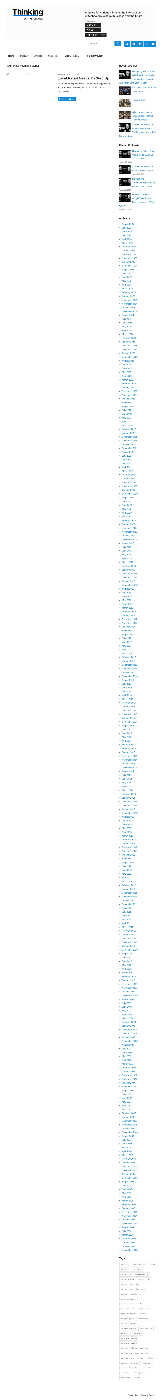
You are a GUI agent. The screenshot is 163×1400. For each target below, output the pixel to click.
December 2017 (129, 619)
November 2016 (129, 668)
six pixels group (147, 1363)
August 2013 (128, 817)
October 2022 (128, 399)
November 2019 (129, 532)
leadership (124, 1333)
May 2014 (126, 782)
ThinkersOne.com (94, 56)
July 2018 (126, 592)
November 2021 (129, 440)
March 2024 (127, 334)
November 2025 (129, 258)
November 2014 (129, 760)
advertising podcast (140, 1264)
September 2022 (130, 402)
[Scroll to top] (158, 1395)
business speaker (127, 1279)
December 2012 (129, 847)
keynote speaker (146, 1328)
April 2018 (127, 604)
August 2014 (128, 771)
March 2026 (127, 243)
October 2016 (128, 672)
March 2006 (127, 1155)
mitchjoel (124, 1363)
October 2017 (128, 627)
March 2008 (127, 1064)
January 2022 (128, 433)
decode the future (127, 1309)
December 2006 (129, 1121)
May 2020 (126, 509)
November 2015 (129, 714)
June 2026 (127, 231)
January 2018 (128, 615)
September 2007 (130, 1086)
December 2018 (129, 573)
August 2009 (128, 999)
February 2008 (129, 1067)
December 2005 (129, 1166)
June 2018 (127, 596)
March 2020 (127, 516)
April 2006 (127, 1151)
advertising (125, 1264)
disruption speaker (127, 1319)
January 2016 (128, 706)
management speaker (129, 1338)
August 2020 (128, 497)
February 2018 (129, 611)
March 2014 (127, 790)
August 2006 (128, 1136)
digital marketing (143, 1309)
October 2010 (128, 946)
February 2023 (129, 383)
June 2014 (127, 779)
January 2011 (128, 934)
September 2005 (130, 1178)
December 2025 (129, 254)
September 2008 (130, 1041)
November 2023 (129, 349)
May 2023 (126, 372)
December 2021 (129, 437)
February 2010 (129, 976)
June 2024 (127, 323)
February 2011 (129, 931)
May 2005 (126, 1193)
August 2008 (128, 1045)
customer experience (128, 1299)
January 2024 (128, 342)
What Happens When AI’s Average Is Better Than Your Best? (142, 116)
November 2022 (129, 395)
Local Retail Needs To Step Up (83, 78)
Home (11, 56)
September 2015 (130, 722)
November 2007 (129, 1079)
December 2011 (129, 893)
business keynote (141, 1274)
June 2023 (127, 368)
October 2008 (128, 1037)
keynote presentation (128, 1328)
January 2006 (128, 1162)
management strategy (129, 1343)
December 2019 (129, 528)
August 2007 (128, 1090)
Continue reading (66, 99)
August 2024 (128, 315)
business (124, 1269)
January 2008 (128, 1071)
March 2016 (127, 699)
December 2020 (129, 482)
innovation (135, 1324)
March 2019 (127, 562)
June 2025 (127, 277)
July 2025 (126, 273)
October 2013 (128, 809)
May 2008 (126, 1056)
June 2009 (127, 1007)
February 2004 (129, 1239)
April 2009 (127, 1014)
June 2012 (127, 870)
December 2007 (129, 1075)
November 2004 (129, 1216)
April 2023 (127, 376)
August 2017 (128, 634)
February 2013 (129, 839)
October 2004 (128, 1219)
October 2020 (128, 490)
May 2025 (126, 281)
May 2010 (126, 965)
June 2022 (127, 414)
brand (153, 1264)
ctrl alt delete (136, 1294)
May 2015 (126, 737)
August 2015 (128, 725)
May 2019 (126, 554)
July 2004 (126, 1231)
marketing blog (126, 1353)
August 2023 (128, 361)
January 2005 (128, 1208)
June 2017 (127, 642)
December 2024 (129, 300)
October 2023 (128, 353)
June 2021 (127, 459)
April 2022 (127, 421)
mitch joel (149, 1358)
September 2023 (130, 357)
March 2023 (127, 380)
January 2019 (128, 570)
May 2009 (126, 1010)
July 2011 (126, 912)
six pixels (134, 1363)
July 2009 (126, 1003)
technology (125, 1373)
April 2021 (127, 467)
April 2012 (127, 877)
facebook (124, 1324)
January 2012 (128, 889)
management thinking (129, 1348)
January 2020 (128, 524)
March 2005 (127, 1201)
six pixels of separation (129, 1368)
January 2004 (128, 1242)
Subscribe (53, 56)
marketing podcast (142, 1353)
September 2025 (130, 266)
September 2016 (130, 676)
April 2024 (127, 330)
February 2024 (129, 338)
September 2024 (130, 311)
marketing (144, 1348)
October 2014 (128, 763)
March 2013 (127, 836)
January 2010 (128, 980)
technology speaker (140, 1373)
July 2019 (126, 547)
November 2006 (129, 1125)
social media (146, 1368)
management (137, 1333)
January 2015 (128, 752)
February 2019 (129, 566)
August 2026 (128, 224)
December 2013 (129, 801)
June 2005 (127, 1189)
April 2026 (127, 239)
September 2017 (130, 630)
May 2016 (126, 691)
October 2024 (128, 307)
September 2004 (130, 1223)
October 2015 (128, 718)
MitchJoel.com (72, 56)
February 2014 (129, 794)
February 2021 (129, 475)
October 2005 (128, 1174)
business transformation (130, 1284)
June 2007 (127, 1098)
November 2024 (129, 304)
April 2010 (127, 969)
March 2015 (127, 744)
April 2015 (127, 741)
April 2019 (127, 558)
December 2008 (129, 1030)
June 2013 (127, 824)
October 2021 (128, 444)
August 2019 (128, 543)
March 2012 (127, 881)
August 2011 (128, 908)
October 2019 (128, 535)
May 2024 (126, 326)
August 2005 (128, 1182)
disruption (143, 1314)
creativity (124, 1294)
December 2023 (129, 345)
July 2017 (126, 638)
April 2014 (127, 786)
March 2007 (127, 1109)
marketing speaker (127, 1358)
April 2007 (127, 1106)
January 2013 (128, 843)
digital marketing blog (129, 1314)
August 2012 (128, 862)
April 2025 (127, 285)
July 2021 (126, 456)
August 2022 (128, 406)
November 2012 (129, 851)
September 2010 (130, 950)
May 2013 (126, 828)
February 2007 (129, 1113)
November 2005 (129, 1170)
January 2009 (128, 1026)
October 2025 (128, 262)
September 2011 (129, 904)
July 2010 (126, 957)
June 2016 (127, 687)
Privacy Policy (148, 1395)
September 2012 (130, 858)
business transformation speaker (133, 1289)
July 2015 (126, 729)
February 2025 (129, 292)
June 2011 (127, 915)
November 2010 (129, 942)
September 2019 (130, 539)
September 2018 (130, 585)
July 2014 (126, 775)
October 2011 (128, 900)
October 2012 (128, 855)
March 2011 (127, 927)
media (140, 1358)
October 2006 (128, 1128)
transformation (126, 1378)
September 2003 (130, 1250)
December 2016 (129, 665)
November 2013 (129, 805)
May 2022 (126, 418)
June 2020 (127, 505)
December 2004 (129, 1212)
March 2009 (127, 1018)
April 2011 (126, 923)
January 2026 (128, 250)
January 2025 (128, 296)
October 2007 (128, 1083)
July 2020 (126, 501)
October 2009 (128, 991)
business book (126, 1274)
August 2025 (128, 269)
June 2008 (127, 1052)
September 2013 (130, 813)
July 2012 (126, 866)
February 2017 (129, 657)
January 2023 (128, 387)
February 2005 (129, 1204)
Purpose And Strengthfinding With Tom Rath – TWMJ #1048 (144, 183)
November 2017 (129, 623)
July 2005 (126, 1185)
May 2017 (126, 646)
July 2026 (126, 228)
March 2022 (127, 425)
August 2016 (128, 680)
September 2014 (130, 767)
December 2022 (129, 391)
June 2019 (127, 551)
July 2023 (126, 364)
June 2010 (127, 961)
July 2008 (126, 1049)
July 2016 (126, 684)
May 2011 (126, 919)
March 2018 (127, 608)
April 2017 (127, 649)
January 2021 (128, 478)
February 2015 (129, 748)
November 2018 (129, 577)
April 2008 (127, 1060)
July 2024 (126, 319)
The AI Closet (138, 100)
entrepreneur (142, 1319)
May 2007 (126, 1102)
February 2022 (129, 429)
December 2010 (129, 938)
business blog (136, 1269)
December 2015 (129, 710)
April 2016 (127, 695)
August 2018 (128, 589)
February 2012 (129, 885)
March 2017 (127, 653)
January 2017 (128, 661)
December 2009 (129, 984)
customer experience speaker (132, 1304)
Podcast (24, 56)
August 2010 (128, 953)
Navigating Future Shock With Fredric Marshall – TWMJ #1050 (144, 155)
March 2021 (127, 471)
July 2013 (126, 821)
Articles (38, 56)
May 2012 (126, 874)
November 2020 (129, 486)
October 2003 (128, 1246)
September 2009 (130, 995)
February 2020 (129, 520)
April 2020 (127, 513)
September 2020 (130, 494)
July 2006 (126, 1140)
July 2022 (126, 410)
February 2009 (129, 1022)
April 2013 (127, 832)
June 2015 (127, 733)
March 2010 (127, 973)
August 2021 (128, 452)
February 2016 (129, 703)
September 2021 (130, 448)
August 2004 (128, 1227)
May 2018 (126, 600)
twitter (137, 1378)
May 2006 (126, 1147)
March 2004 (127, 1235)
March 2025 (127, 288)
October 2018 (128, 581)
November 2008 (129, 1033)
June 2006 (127, 1143)
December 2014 (129, 756)
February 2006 (129, 1159)
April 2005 (127, 1197)
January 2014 (128, 798)
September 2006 (130, 1132)
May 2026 (126, 235)
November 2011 (129, 897)
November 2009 (129, 988)
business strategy (144, 1279)
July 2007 (126, 1094)
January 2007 (128, 1117)
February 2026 (129, 247)
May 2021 (126, 463)
